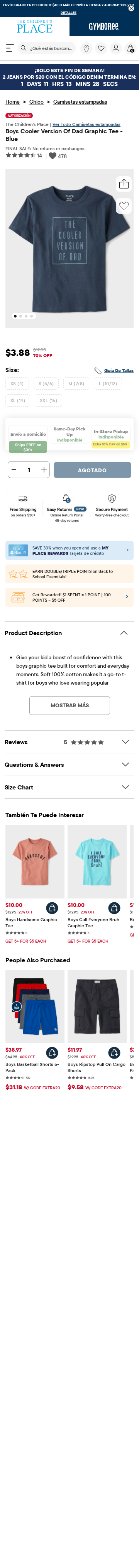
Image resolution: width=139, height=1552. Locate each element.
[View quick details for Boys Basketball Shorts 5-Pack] (52, 1053)
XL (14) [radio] (17, 400)
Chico (36, 101)
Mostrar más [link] (70, 705)
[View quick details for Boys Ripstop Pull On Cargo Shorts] (114, 1053)
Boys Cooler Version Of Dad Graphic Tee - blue (64, 134)
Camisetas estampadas (80, 101)
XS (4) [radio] (17, 383)
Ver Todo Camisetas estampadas (86, 124)
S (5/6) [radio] (46, 383)
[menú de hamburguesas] (10, 48)
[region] (69, 8)
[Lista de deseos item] (102, 52)
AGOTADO (92, 470)
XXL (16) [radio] (48, 400)
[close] (131, 9)
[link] (86, 48)
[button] (101, 48)
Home (12, 101)
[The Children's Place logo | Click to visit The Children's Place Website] (35, 26)
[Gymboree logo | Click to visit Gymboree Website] (104, 26)
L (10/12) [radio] (108, 383)
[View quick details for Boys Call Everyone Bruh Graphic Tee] (114, 908)
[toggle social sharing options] (124, 184)
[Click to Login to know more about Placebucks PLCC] (127, 598)
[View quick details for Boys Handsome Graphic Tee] (52, 908)
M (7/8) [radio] (76, 383)
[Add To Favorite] (124, 206)
